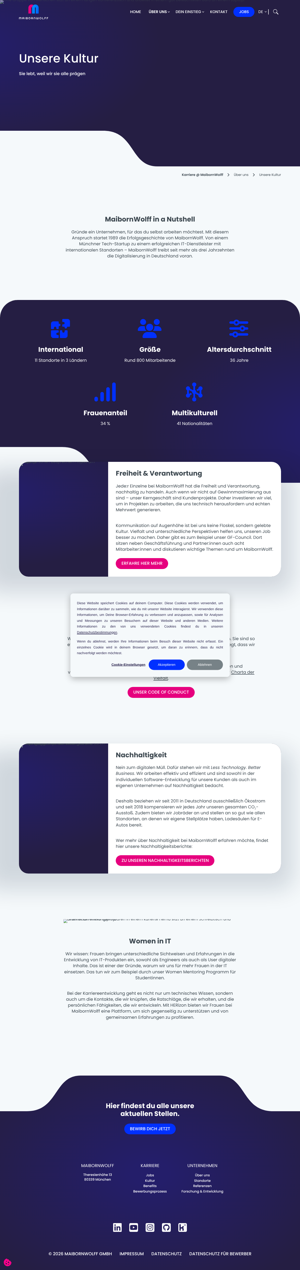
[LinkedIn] (117, 1227)
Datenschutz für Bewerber (220, 1254)
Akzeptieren (166, 664)
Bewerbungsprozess (150, 1191)
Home (135, 11)
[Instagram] (150, 1227)
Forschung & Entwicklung (202, 1191)
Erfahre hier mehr (141, 563)
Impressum (132, 1254)
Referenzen (202, 1185)
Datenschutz (166, 1254)
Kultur (150, 1180)
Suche (276, 12)
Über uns (158, 11)
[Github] (166, 1227)
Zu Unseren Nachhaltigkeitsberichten (165, 861)
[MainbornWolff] (33, 12)
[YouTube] (133, 1227)
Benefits (150, 1185)
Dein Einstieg (188, 11)
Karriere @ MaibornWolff (202, 174)
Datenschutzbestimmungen (97, 632)
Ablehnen (205, 664)
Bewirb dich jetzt (150, 1129)
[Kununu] (182, 1227)
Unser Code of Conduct (161, 692)
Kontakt (219, 11)
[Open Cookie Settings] (7, 1262)
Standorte (202, 1180)
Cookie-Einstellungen (128, 664)
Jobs (244, 11)
